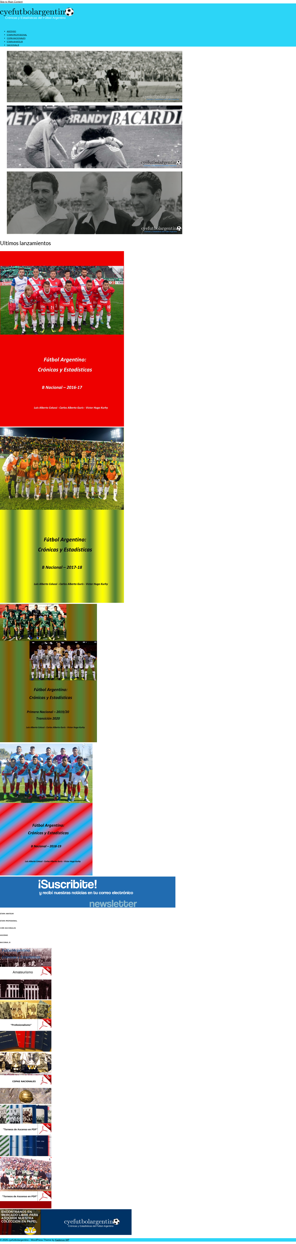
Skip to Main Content (11, 1)
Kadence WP (62, 1240)
